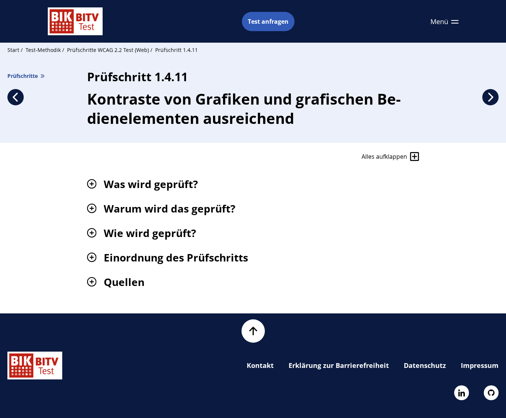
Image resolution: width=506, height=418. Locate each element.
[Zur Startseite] (75, 21)
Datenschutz (425, 365)
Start (13, 49)
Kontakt (260, 365)
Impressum (480, 365)
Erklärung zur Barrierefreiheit (339, 365)
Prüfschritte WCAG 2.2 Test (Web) (108, 49)
